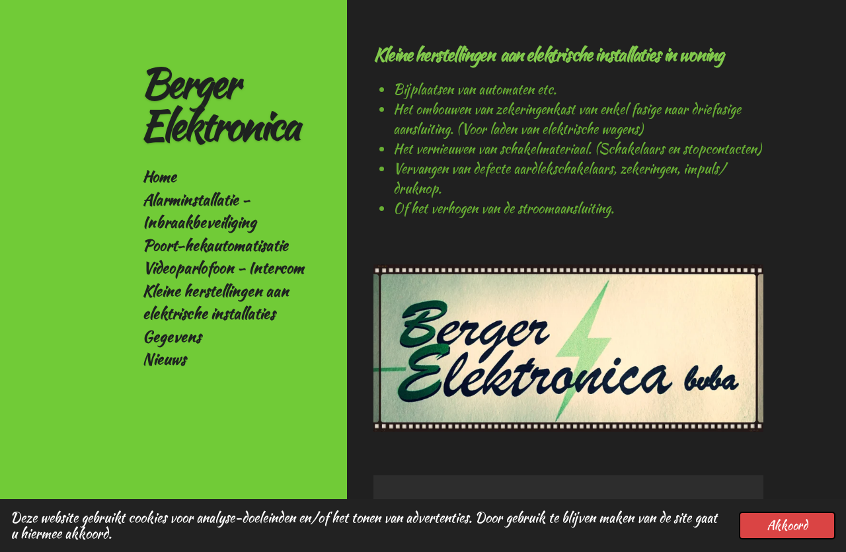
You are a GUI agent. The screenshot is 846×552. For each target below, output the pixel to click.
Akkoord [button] (787, 525)
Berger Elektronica (219, 104)
